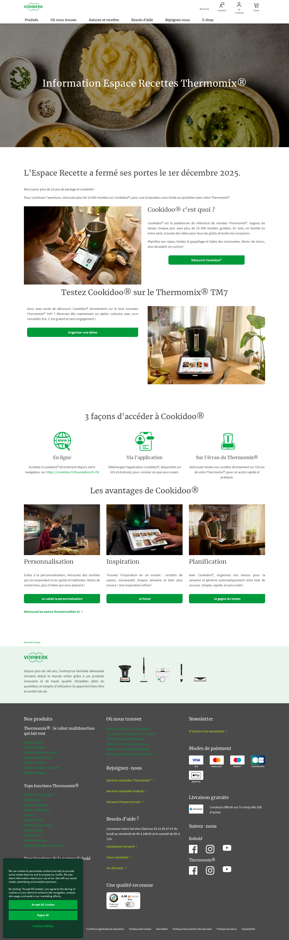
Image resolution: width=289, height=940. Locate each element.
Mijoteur (30, 815)
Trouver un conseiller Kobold (127, 744)
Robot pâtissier (34, 747)
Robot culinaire (35, 762)
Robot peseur (33, 830)
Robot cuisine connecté (40, 752)
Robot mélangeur (36, 805)
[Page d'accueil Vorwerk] (33, 7)
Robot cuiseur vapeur (39, 794)
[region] (43, 898)
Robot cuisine (33, 742)
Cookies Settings (43, 926)
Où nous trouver (64, 19)
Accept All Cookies (43, 904)
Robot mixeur (33, 820)
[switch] (130, 904)
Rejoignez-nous (178, 19)
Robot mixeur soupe (38, 825)
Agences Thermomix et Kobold (128, 749)
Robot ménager (35, 772)
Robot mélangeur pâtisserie (43, 845)
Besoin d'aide (142, 19)
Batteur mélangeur (37, 810)
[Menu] (137, 894)
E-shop (208, 19)
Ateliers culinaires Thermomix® (128, 729)
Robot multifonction (38, 757)
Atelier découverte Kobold (124, 739)
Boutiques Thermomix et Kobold (129, 754)
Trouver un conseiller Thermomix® (131, 734)
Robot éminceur (35, 840)
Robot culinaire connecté (41, 767)
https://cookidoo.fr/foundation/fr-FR (72, 472)
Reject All (43, 915)
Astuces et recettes (104, 19)
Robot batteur (34, 800)
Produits (32, 19)
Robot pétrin (33, 835)
